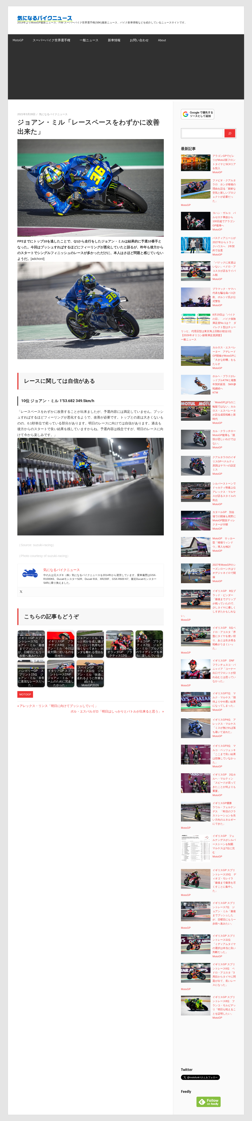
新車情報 (114, 40)
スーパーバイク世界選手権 (51, 40)
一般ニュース (89, 40)
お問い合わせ (139, 40)
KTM (215, 392)
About (162, 40)
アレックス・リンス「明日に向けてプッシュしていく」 (58, 706)
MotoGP (18, 40)
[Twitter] (21, 592)
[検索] (230, 133)
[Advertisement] (126, 73)
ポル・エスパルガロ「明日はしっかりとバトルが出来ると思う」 (115, 711)
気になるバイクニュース (53, 114)
